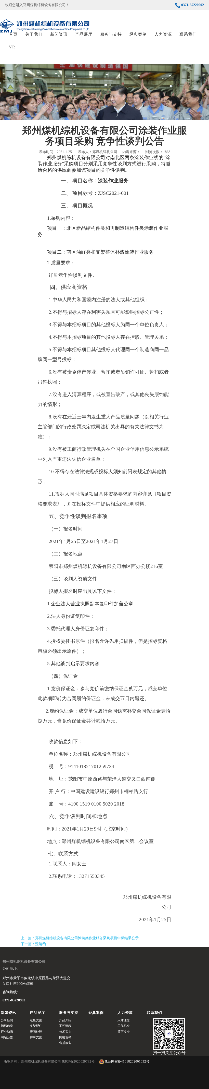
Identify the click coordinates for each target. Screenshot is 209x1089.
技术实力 (65, 1031)
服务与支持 (111, 34)
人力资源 (163, 34)
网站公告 (7, 1037)
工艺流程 (65, 1026)
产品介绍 (65, 1020)
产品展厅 (84, 34)
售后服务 (65, 1043)
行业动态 (7, 1031)
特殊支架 (36, 1037)
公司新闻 (7, 1020)
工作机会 (123, 1026)
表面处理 (36, 1031)
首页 (13, 34)
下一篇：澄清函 (33, 944)
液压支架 (36, 1020)
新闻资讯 (59, 34)
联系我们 (188, 34)
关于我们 (34, 34)
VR (12, 47)
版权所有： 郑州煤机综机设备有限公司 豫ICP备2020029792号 (49, 1061)
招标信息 (7, 1026)
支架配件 (36, 1026)
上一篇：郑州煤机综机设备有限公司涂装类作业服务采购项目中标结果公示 (80, 938)
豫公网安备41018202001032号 (126, 1061)
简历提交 (123, 1031)
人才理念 (123, 1020)
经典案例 (138, 34)
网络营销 (65, 1037)
